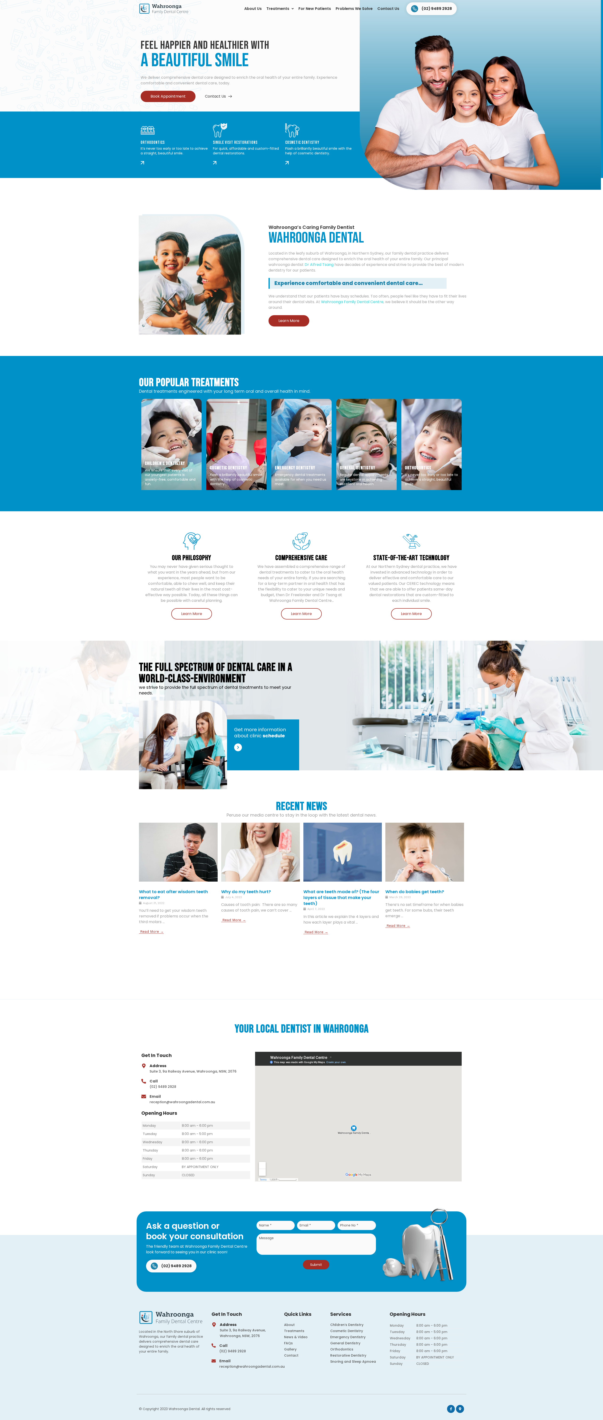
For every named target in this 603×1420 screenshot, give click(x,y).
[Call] (143, 1081)
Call (154, 1081)
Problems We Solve (354, 8)
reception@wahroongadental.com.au (182, 1102)
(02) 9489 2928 (163, 1086)
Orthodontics (153, 142)
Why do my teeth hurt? (246, 892)
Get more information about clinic (260, 732)
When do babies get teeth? (414, 892)
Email (155, 1096)
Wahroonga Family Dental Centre (352, 302)
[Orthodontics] (148, 130)
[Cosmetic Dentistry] (292, 130)
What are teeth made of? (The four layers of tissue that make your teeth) (341, 897)
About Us (253, 8)
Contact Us (388, 8)
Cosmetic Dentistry (302, 142)
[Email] (143, 1096)
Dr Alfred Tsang (319, 264)
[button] (280, 8)
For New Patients (314, 8)
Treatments (277, 8)
